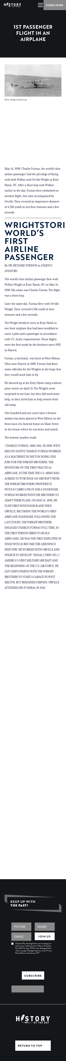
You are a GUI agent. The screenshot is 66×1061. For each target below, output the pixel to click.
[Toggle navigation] (40, 5)
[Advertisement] (33, 135)
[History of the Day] (12, 4)
